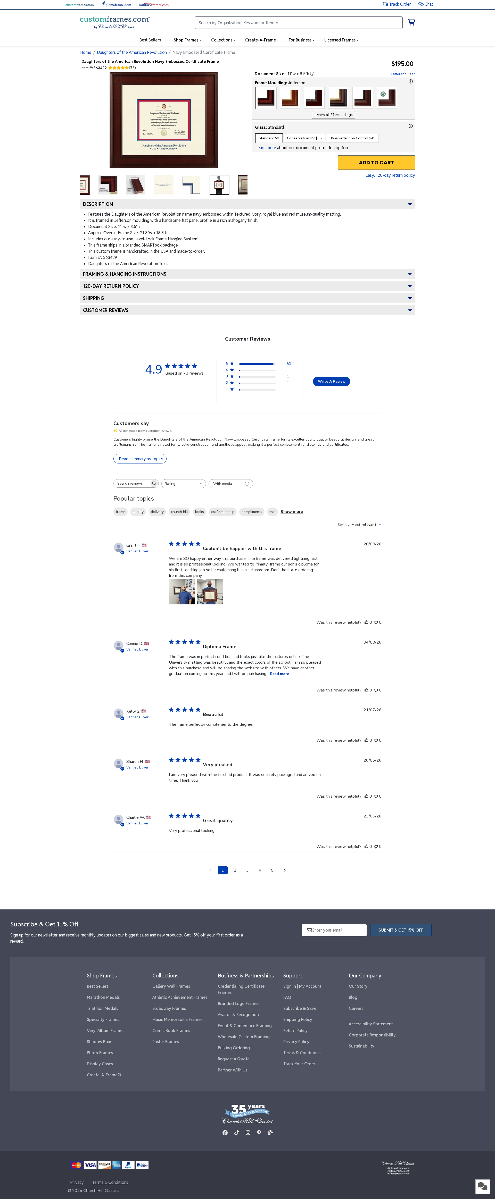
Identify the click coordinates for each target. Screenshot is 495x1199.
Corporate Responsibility (372, 1035)
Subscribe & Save (299, 1008)
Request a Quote (234, 1059)
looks (199, 511)
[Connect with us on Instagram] (248, 1132)
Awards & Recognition (238, 1014)
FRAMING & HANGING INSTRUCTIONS (124, 274)
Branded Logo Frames (238, 1003)
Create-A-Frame (260, 40)
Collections (221, 40)
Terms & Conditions (301, 1053)
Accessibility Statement (371, 1024)
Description (98, 204)
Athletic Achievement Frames (179, 997)
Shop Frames (186, 40)
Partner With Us (232, 1070)
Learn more (265, 147)
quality (138, 511)
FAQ (287, 997)
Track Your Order (299, 1064)
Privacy (77, 1182)
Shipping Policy (297, 1019)
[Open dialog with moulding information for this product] (411, 81)
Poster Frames (165, 1041)
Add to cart (376, 162)
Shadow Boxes (100, 1041)
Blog (353, 997)
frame (120, 511)
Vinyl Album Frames (105, 1030)
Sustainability (361, 1046)
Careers (356, 1008)
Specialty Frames (103, 1019)
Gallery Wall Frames (171, 986)
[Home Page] (398, 1167)
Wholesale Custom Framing (244, 1037)
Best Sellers (97, 986)
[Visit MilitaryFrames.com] (154, 4)
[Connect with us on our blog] (270, 1132)
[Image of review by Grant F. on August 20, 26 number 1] (182, 591)
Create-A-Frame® (104, 1075)
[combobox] (183, 483)
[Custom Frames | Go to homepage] (115, 22)
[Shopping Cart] (411, 23)
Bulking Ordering (234, 1048)
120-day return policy (111, 286)
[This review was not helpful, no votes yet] (376, 622)
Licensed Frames (340, 40)
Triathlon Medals (102, 1008)
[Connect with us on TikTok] (236, 1132)
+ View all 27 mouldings (333, 114)
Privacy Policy (296, 1041)
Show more (291, 511)
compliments (252, 511)
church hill (179, 511)
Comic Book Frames (171, 1030)
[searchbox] (131, 483)
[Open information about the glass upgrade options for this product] (411, 126)
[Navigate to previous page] (210, 870)
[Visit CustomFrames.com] (80, 4)
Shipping (93, 298)
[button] (425, 4)
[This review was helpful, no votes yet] (366, 622)
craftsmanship (222, 511)
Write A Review (331, 381)
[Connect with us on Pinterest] (259, 1132)
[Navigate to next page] (285, 870)
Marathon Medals (103, 997)
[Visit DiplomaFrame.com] (117, 4)
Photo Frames (100, 1053)
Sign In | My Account (302, 986)
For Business (300, 40)
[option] (265, 98)
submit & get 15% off (401, 930)
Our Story (358, 986)
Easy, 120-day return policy (390, 175)
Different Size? (403, 74)
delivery (157, 511)
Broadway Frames (169, 1008)
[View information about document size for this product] (312, 74)
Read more (279, 673)
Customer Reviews (105, 310)
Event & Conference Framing (245, 1025)
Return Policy (295, 1030)
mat (272, 511)
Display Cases (100, 1064)
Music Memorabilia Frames (177, 1019)
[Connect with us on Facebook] (225, 1132)
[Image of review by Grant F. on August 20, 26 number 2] (210, 591)
